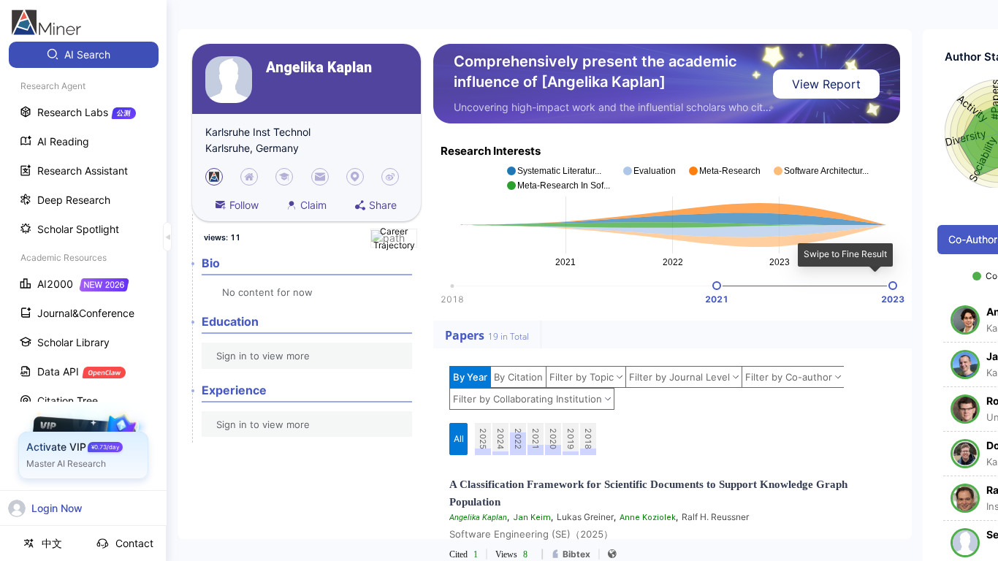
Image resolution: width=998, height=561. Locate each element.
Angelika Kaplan (319, 67)
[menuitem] (84, 55)
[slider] (717, 285)
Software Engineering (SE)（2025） (531, 534)
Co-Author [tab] (972, 239)
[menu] (83, 271)
